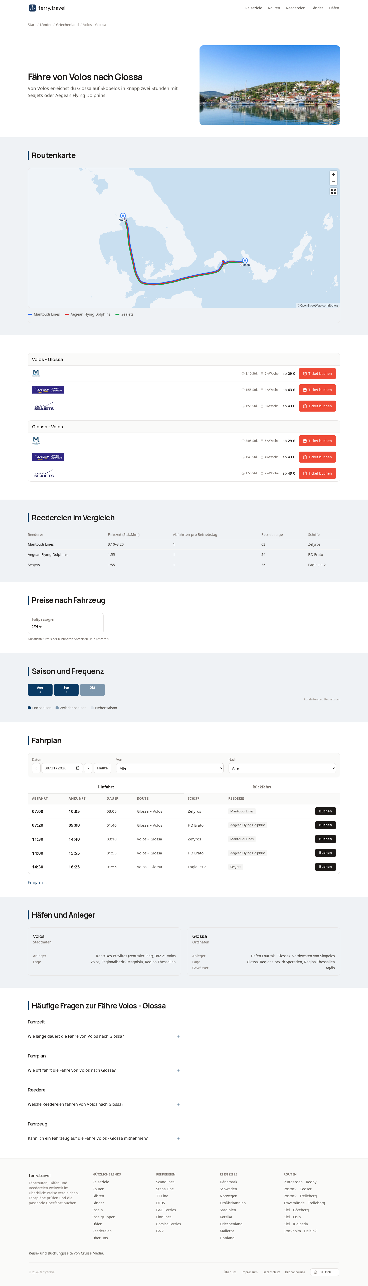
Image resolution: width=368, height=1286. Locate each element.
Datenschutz (271, 1272)
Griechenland (67, 24)
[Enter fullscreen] (333, 191)
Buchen (325, 811)
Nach (232, 759)
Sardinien (228, 1209)
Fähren (98, 1195)
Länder (317, 8)
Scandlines (165, 1181)
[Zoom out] (333, 181)
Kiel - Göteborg (296, 1209)
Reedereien (295, 8)
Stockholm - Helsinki (300, 1230)
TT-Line (162, 1195)
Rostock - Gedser (298, 1188)
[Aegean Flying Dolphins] (49, 390)
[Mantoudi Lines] (36, 374)
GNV (159, 1230)
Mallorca (227, 1230)
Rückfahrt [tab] (262, 786)
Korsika (226, 1216)
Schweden (228, 1188)
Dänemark (228, 1181)
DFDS (160, 1202)
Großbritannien (233, 1202)
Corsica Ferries (168, 1223)
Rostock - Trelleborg (300, 1195)
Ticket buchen (320, 373)
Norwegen (228, 1195)
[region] (184, 238)
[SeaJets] (44, 406)
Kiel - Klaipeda (296, 1223)
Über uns (100, 1237)
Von (119, 759)
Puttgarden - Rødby (300, 1181)
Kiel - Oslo (292, 1216)
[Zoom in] (333, 174)
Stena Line (165, 1188)
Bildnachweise (295, 1272)
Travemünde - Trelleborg (304, 1202)
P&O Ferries (166, 1209)
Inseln (97, 1209)
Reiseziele (253, 8)
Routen (274, 8)
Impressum (250, 1272)
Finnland (227, 1237)
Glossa (199, 936)
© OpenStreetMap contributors (317, 305)
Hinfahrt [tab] (106, 786)
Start (32, 24)
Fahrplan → (37, 882)
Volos (39, 936)
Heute (102, 768)
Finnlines (163, 1216)
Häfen (334, 8)
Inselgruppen (103, 1216)
